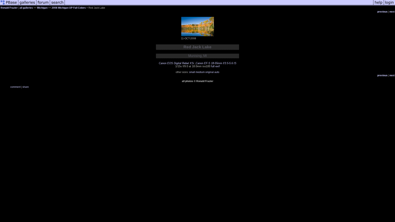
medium (200, 72)
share (25, 87)
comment (15, 87)
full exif (215, 66)
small (192, 72)
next (392, 11)
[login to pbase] (389, 4)
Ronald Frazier (9, 7)
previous (382, 11)
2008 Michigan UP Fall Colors (69, 7)
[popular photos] (219, 4)
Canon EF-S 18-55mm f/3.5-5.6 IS (216, 63)
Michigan (42, 7)
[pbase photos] (9, 4)
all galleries (26, 7)
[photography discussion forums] (43, 4)
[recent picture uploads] (27, 4)
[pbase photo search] (57, 4)
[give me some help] (378, 4)
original (209, 72)
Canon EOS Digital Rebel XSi (176, 63)
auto (216, 72)
